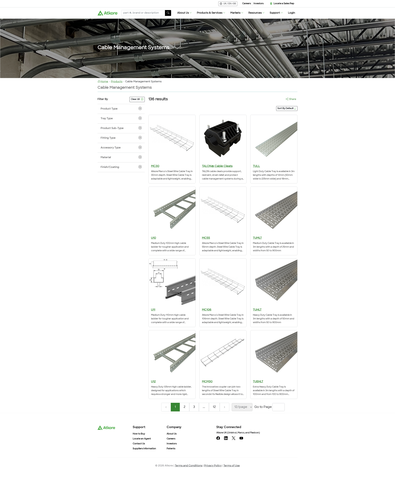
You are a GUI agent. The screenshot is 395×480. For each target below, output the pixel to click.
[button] (184, 13)
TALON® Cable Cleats (217, 166)
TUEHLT (258, 381)
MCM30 (207, 381)
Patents (171, 449)
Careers (246, 3)
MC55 (206, 238)
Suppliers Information (144, 449)
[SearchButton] (168, 13)
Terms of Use (231, 466)
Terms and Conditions (188, 466)
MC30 (155, 166)
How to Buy (139, 434)
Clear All (135, 99)
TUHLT (257, 310)
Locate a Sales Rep (284, 3)
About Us (172, 434)
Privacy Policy (213, 466)
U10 (153, 238)
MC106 (206, 310)
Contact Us (139, 444)
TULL (256, 166)
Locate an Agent (142, 439)
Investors (259, 3)
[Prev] (166, 407)
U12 (153, 381)
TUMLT (257, 238)
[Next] (224, 407)
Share (292, 99)
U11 (153, 310)
